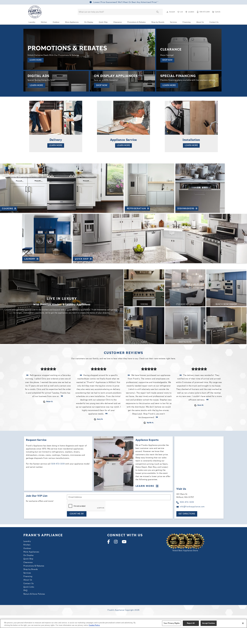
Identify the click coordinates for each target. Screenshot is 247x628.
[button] (167, 11)
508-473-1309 (187, 502)
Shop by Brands (157, 22)
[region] (123, 623)
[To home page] (35, 12)
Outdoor (56, 22)
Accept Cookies (208, 623)
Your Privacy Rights (172, 623)
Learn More (35, 60)
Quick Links (28, 587)
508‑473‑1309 (58, 464)
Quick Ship (103, 22)
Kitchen (44, 22)
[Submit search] (157, 12)
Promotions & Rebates (136, 22)
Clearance (117, 22)
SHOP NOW (167, 60)
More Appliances (72, 22)
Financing (187, 22)
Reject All (191, 623)
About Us (200, 22)
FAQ (25, 591)
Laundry (32, 22)
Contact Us (213, 22)
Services (173, 22)
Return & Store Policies (34, 594)
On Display (88, 22)
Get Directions (187, 514)
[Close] (243, 623)
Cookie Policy (94, 625)
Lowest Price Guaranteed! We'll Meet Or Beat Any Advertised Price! (125, 2)
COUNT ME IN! (77, 514)
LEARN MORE (36, 85)
